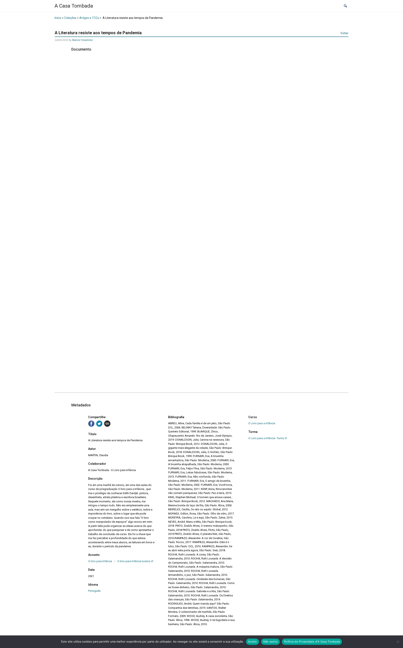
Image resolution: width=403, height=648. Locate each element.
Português (94, 590)
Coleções (70, 18)
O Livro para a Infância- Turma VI (267, 438)
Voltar (344, 33)
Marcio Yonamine (82, 40)
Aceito (252, 641)
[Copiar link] (107, 423)
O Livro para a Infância (261, 423)
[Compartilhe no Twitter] (99, 423)
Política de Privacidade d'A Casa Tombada (312, 641)
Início (58, 18)
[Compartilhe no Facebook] (91, 423)
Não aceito (270, 641)
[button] (345, 6)
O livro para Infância (100, 561)
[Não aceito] (398, 642)
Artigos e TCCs (89, 18)
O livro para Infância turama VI (135, 561)
